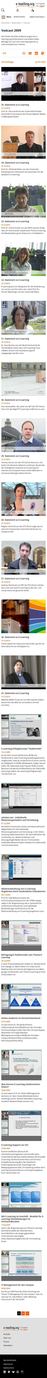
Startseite (5, 23)
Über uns (7, 1338)
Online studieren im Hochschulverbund (20, 1018)
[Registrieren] (32, 10)
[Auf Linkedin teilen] (36, 53)
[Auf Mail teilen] (30, 53)
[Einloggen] (17, 10)
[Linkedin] (4, 1371)
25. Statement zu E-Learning (15, 693)
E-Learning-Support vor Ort (14, 1145)
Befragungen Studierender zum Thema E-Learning (22, 956)
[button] (4, 17)
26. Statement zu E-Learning (15, 637)
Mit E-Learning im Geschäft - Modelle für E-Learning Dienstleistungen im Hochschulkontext (22, 1219)
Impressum (8, 1364)
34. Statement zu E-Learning (15, 162)
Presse (6, 1341)
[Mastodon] (9, 1371)
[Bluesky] (13, 1371)
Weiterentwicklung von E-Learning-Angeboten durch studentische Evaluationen (23, 890)
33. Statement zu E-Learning (15, 221)
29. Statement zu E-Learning (15, 456)
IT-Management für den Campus (17, 1285)
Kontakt (6, 1334)
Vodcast (26, 23)
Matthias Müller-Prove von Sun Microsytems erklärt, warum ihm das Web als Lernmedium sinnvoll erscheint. (22, 702)
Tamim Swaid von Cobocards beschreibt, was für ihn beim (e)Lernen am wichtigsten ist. (22, 645)
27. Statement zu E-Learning (15, 578)
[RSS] (18, 1371)
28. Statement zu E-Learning (15, 520)
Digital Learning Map (38, 17)
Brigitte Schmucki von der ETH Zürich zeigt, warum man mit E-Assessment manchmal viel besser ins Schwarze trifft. (22, 529)
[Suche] (2, 10)
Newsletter (7, 1345)
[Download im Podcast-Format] (4, 53)
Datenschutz (8, 1368)
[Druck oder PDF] (24, 53)
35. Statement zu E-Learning (15, 104)
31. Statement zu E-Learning (15, 338)
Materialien (16, 23)
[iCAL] (22, 1371)
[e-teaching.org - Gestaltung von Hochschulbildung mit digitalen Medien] (30, 3)
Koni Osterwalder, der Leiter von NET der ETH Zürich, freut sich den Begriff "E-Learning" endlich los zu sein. (23, 407)
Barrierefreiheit (9, 1360)
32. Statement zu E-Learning (15, 280)
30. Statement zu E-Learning (15, 400)
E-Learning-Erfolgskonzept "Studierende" (21, 748)
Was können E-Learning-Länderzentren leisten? (20, 1085)
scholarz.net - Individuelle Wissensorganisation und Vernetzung (19, 818)
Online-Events (19, 17)
